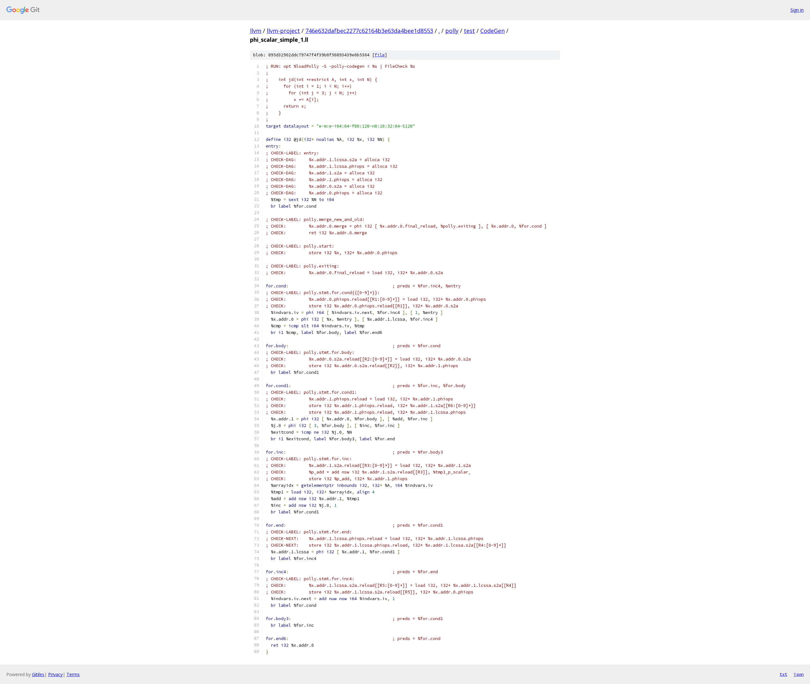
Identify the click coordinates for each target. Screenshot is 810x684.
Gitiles (38, 674)
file (380, 55)
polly (451, 31)
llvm (255, 31)
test (469, 31)
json (799, 674)
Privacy (55, 674)
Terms (73, 674)
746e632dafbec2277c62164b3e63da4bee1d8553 (369, 31)
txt (783, 674)
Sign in (797, 10)
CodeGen (492, 31)
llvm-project (283, 31)
